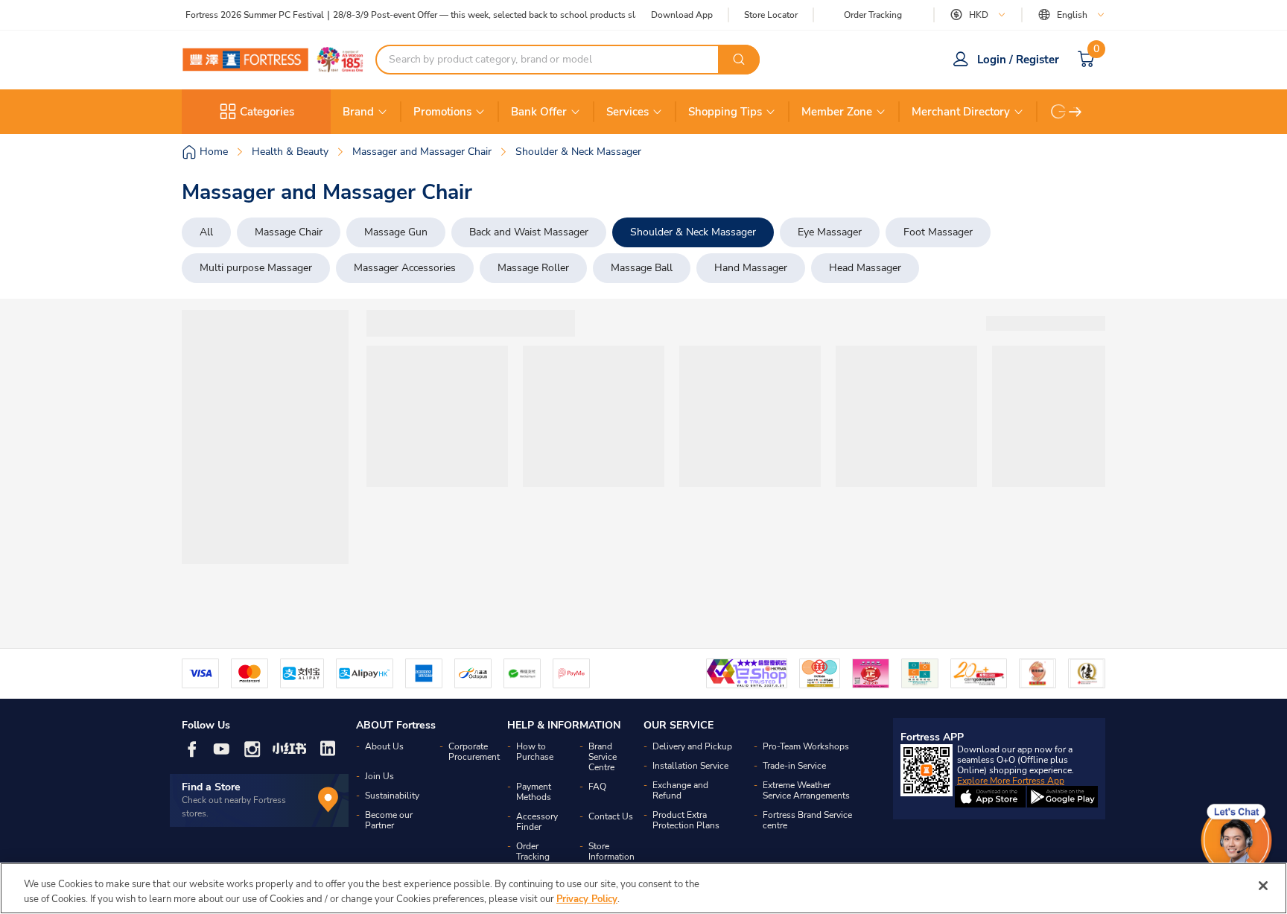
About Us (384, 746)
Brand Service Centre (602, 756)
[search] (739, 59)
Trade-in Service (794, 766)
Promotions (442, 111)
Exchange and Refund (680, 790)
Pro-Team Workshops (806, 746)
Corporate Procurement (474, 751)
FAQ (597, 787)
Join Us (379, 776)
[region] (643, 888)
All (206, 232)
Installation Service (690, 766)
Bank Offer (539, 111)
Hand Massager (750, 268)
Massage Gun (396, 232)
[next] (1075, 111)
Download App (682, 15)
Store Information (611, 851)
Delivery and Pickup (692, 746)
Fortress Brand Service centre (807, 820)
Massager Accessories (405, 268)
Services (627, 111)
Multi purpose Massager (256, 268)
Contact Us (610, 816)
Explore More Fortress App (1010, 781)
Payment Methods (533, 792)
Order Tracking (873, 15)
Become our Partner (389, 820)
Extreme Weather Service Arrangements (806, 790)
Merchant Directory (961, 111)
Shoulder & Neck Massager (693, 232)
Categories (267, 111)
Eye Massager (830, 232)
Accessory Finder (537, 821)
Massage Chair (288, 232)
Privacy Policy (586, 898)
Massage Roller (533, 268)
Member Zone (836, 111)
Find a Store (211, 787)
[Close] (1263, 885)
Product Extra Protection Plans (685, 820)
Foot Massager (938, 232)
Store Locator (771, 15)
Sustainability (392, 796)
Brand (358, 111)
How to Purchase (534, 751)
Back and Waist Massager (528, 232)
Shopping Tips (725, 111)
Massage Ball (642, 268)
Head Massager (865, 268)
